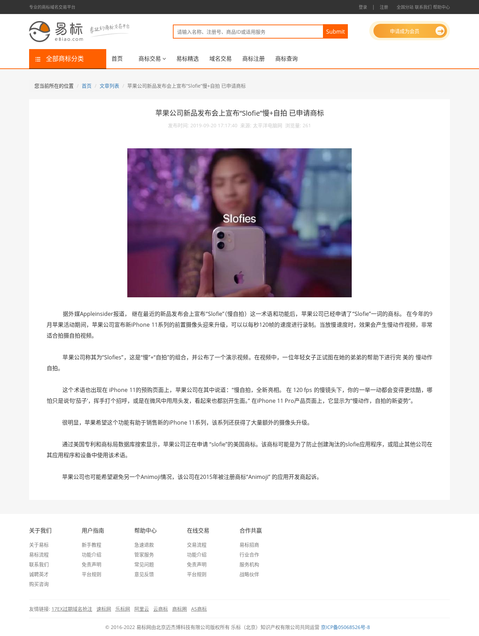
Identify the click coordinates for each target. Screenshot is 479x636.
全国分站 (405, 7)
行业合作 (249, 554)
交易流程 (197, 544)
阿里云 (141, 608)
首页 (117, 58)
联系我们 (423, 7)
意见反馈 (144, 574)
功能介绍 (91, 554)
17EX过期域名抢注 (72, 608)
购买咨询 (39, 584)
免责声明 (91, 564)
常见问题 (144, 564)
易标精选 (187, 58)
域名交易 (220, 58)
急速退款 (144, 544)
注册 (384, 7)
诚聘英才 (39, 574)
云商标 (160, 608)
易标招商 (249, 544)
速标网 (103, 608)
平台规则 (91, 574)
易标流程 (39, 554)
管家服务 (144, 554)
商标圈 (179, 608)
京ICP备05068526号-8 (345, 627)
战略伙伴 (249, 574)
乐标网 (122, 608)
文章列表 (109, 85)
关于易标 (39, 544)
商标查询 (286, 58)
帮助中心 (441, 7)
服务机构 (249, 564)
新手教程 (91, 544)
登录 (363, 7)
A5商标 (199, 608)
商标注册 (253, 58)
